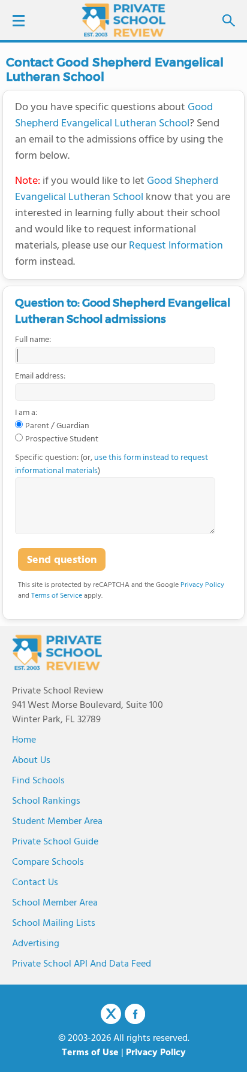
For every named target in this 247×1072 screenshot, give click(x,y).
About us (31, 760)
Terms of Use (90, 1053)
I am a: (26, 413)
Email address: (40, 376)
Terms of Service (56, 596)
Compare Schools (48, 862)
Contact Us (35, 883)
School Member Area (55, 903)
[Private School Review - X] (111, 1014)
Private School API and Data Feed (81, 964)
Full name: (33, 340)
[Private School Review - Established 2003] (123, 21)
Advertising (35, 944)
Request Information (176, 246)
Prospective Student (61, 439)
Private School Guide (55, 842)
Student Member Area (57, 821)
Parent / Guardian (57, 426)
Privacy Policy (202, 585)
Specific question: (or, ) (111, 464)
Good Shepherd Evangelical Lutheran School (114, 115)
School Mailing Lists (53, 923)
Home (24, 740)
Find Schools (38, 781)
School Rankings (46, 801)
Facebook (134, 1014)
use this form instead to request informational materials (111, 464)
